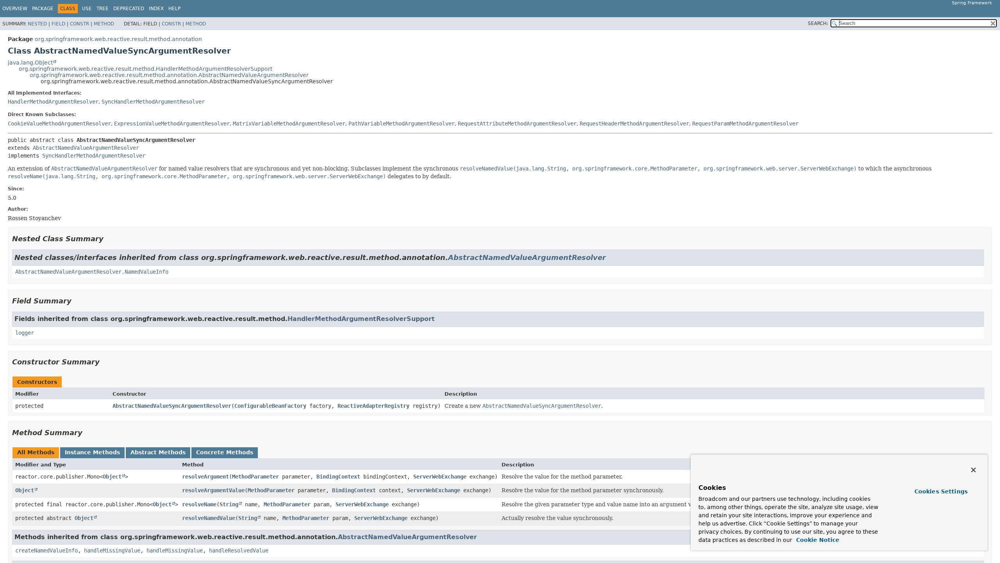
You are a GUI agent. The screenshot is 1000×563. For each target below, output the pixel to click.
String (229, 504)
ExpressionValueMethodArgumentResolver (172, 123)
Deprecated (128, 8)
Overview (14, 8)
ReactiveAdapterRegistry (373, 406)
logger (24, 333)
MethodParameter (255, 476)
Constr (79, 24)
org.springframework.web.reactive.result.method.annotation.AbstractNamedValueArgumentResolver (169, 75)
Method (104, 24)
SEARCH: (818, 23)
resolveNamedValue (208, 518)
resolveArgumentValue (213, 490)
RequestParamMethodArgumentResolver (745, 123)
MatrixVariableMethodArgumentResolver (289, 123)
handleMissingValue (112, 550)
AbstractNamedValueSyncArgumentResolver (171, 406)
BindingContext (338, 476)
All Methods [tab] (35, 452)
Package (43, 8)
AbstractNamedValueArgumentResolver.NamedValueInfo (91, 272)
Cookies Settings (941, 491)
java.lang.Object (30, 62)
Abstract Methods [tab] (158, 452)
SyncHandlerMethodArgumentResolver (153, 102)
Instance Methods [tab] (92, 452)
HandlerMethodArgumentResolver (53, 102)
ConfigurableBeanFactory (270, 406)
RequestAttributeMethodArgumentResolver (517, 123)
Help (174, 8)
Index (156, 8)
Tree (102, 8)
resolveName (199, 504)
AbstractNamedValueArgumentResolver (86, 148)
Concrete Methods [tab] (224, 452)
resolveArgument (205, 476)
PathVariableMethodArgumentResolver (401, 123)
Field (58, 24)
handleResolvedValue (238, 550)
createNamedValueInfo (46, 550)
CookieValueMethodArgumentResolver (59, 123)
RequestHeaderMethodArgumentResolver (634, 123)
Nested (37, 24)
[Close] (973, 470)
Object (112, 476)
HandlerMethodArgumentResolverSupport (361, 319)
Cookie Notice (816, 540)
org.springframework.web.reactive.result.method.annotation (118, 39)
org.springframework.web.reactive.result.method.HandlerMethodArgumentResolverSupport (145, 69)
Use (87, 8)
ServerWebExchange (439, 476)
